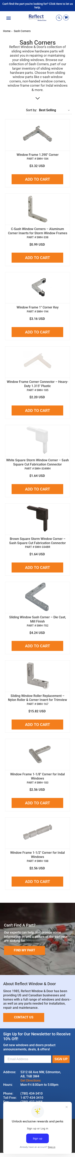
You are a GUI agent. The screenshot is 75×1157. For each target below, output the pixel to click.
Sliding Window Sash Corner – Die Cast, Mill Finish (37, 619)
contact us (23, 1017)
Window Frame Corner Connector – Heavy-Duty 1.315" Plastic (37, 384)
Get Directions (30, 1080)
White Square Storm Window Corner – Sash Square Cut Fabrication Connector (37, 462)
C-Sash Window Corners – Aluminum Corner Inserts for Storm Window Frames (37, 231)
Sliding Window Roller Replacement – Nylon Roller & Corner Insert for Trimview (37, 698)
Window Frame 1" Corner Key (38, 307)
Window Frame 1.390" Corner (38, 155)
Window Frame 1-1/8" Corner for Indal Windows (37, 776)
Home (7, 31)
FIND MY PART (24, 950)
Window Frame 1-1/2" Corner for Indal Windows (37, 855)
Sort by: (31, 110)
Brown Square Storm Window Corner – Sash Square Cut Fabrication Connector (37, 541)
